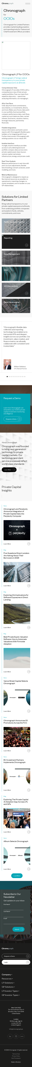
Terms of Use (16, 1054)
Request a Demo (11, 419)
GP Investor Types (10, 995)
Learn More (7, 470)
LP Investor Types (10, 991)
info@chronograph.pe (16, 1029)
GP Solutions (7, 987)
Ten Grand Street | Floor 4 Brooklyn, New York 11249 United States (16, 1010)
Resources (6, 978)
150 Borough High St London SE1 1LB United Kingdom (16, 1022)
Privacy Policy (16, 1056)
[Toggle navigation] (28, 4)
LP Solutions (7, 982)
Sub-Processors (16, 1058)
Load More (17, 876)
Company (6, 974)
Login (6, 962)
